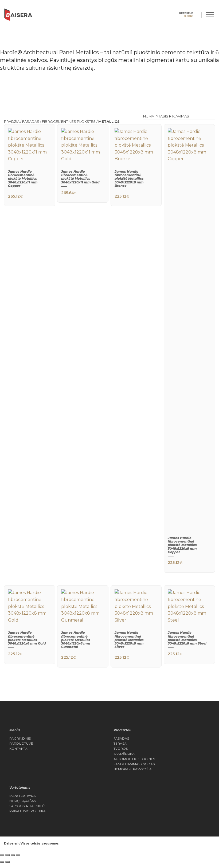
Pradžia (11, 121)
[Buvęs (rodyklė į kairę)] (2, 862)
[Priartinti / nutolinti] (2, 855)
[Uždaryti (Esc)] (18, 855)
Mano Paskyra (22, 796)
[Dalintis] (13, 855)
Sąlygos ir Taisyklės (27, 806)
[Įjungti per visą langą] (7, 855)
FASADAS (30, 121)
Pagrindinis (20, 738)
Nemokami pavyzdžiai (133, 769)
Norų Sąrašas (22, 801)
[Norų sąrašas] (174, 14)
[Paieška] (162, 14)
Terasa (120, 743)
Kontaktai (18, 749)
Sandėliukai (124, 754)
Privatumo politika (27, 811)
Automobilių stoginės (134, 759)
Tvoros (121, 749)
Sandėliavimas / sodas (134, 764)
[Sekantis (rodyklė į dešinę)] (7, 862)
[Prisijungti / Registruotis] (168, 14)
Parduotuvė (21, 743)
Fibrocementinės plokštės (69, 121)
